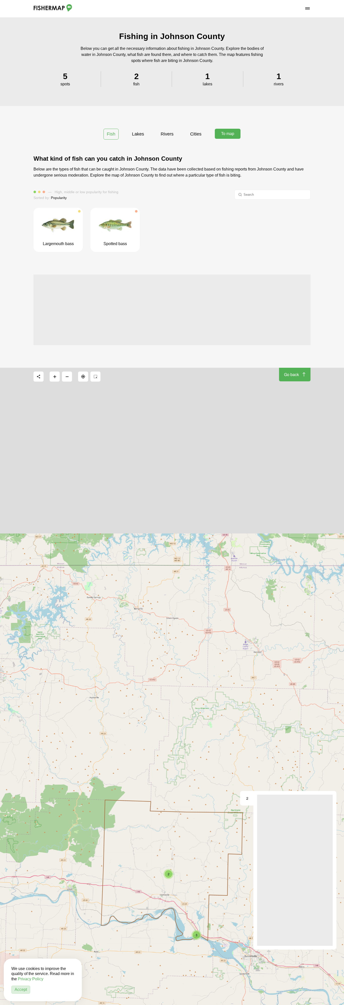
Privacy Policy (30, 979)
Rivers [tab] (167, 134)
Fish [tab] (111, 134)
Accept (21, 989)
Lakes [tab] (138, 134)
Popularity (59, 198)
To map (227, 133)
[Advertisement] (172, 310)
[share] (38, 377)
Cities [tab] (195, 134)
